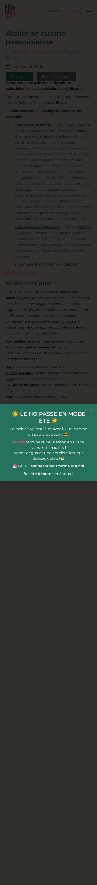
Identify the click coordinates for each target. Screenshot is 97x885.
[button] (90, 410)
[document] (48, 442)
